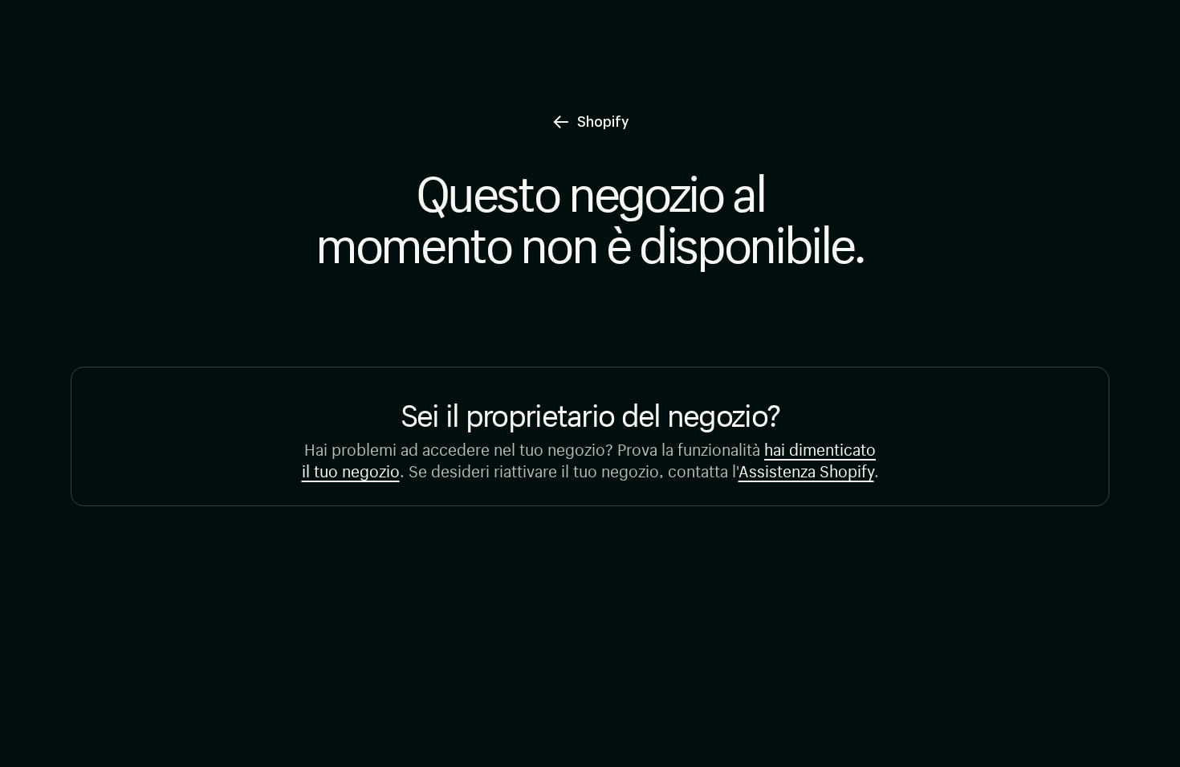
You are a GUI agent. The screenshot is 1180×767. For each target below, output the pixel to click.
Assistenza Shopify (806, 469)
